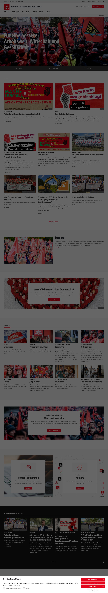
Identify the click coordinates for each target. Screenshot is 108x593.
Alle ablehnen (92, 586)
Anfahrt (93, 1)
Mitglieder (12, 1)
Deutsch (97, 1)
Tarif (23, 11)
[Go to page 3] (56, 562)
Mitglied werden (97, 6)
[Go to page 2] (54, 562)
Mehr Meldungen (53, 221)
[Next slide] (103, 562)
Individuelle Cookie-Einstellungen (93, 589)
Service (41, 11)
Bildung (35, 11)
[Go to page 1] (52, 562)
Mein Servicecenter (19, 1)
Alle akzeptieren (92, 579)
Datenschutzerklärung (91, 590)
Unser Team (88, 1)
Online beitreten (53, 300)
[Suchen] (77, 7)
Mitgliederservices (53, 430)
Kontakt (83, 1)
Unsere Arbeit (15, 11)
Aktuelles (6, 11)
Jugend (28, 11)
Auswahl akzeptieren (92, 583)
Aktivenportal (6, 1)
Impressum (97, 590)
